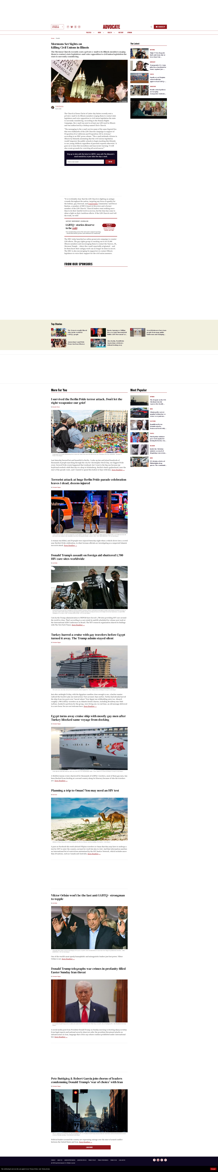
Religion (152, 446)
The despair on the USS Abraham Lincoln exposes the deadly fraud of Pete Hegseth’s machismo (158, 404)
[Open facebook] (68, 26)
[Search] (151, 27)
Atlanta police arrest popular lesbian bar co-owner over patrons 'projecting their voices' (158, 415)
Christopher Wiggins (56, 487)
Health (110, 32)
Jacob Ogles (54, 563)
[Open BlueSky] (71, 26)
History (120, 32)
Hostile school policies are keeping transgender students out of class (158, 93)
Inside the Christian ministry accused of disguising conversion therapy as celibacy (157, 452)
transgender (93, 203)
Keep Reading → (118, 470)
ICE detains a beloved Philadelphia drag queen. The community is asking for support (158, 464)
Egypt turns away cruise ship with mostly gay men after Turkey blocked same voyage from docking (88, 718)
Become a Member (109, 225)
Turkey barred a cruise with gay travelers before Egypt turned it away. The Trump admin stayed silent (88, 636)
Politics (88, 32)
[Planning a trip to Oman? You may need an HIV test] (89, 819)
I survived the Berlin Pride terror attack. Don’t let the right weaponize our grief (86, 401)
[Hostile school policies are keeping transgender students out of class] (139, 90)
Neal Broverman (60, 106)
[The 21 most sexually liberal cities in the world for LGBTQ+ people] (58, 332)
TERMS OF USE (113, 1160)
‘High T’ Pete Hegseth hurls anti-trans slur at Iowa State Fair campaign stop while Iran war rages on (157, 57)
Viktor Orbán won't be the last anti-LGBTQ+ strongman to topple (88, 897)
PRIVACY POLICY (92, 1160)
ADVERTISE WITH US (81, 1160)
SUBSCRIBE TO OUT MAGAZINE (55, 26)
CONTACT (53, 1160)
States (152, 74)
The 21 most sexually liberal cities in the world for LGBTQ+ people (77, 332)
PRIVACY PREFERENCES (103, 1160)
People (152, 433)
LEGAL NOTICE (122, 1160)
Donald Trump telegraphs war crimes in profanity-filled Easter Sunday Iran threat (88, 970)
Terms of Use (46, 1169)
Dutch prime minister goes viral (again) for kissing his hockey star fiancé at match (158, 440)
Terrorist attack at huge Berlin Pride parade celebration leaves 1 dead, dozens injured (88, 481)
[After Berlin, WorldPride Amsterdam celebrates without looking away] (98, 343)
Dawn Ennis (54, 794)
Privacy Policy (34, 1169)
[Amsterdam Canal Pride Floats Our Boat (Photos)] (58, 343)
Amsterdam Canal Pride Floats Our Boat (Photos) (76, 343)
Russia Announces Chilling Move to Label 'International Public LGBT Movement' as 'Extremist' (117, 333)
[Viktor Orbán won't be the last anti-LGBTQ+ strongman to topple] (89, 927)
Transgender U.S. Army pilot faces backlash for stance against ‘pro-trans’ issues (158, 68)
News (99, 32)
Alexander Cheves (56, 407)
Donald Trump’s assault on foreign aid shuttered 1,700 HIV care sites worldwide (87, 557)
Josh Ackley (54, 903)
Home (52, 38)
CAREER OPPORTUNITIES (69, 1160)
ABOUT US (59, 1160)
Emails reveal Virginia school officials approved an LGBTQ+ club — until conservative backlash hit (158, 82)
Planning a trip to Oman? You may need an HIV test (85, 790)
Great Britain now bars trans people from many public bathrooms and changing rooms (156, 333)
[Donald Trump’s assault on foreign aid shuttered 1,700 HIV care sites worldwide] (89, 587)
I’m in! (110, 162)
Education (153, 86)
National (152, 50)
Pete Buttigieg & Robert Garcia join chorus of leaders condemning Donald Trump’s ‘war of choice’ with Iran (87, 1080)
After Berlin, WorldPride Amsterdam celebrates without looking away (115, 343)
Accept (213, 1169)
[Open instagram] (79, 26)
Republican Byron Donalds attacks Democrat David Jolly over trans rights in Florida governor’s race (158, 428)
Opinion (129, 32)
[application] (148, 108)
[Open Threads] (75, 26)
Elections (153, 421)
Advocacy (152, 62)
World (58, 38)
